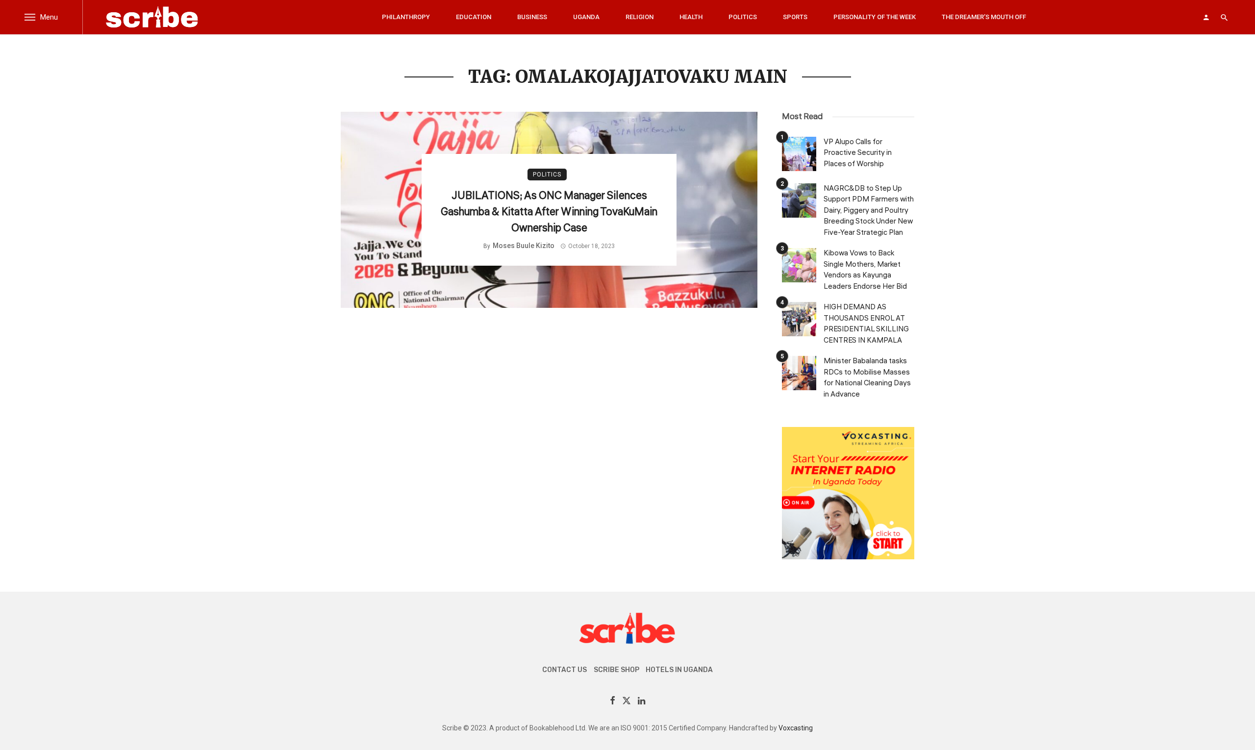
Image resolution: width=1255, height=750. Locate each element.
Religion (639, 17)
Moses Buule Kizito (523, 246)
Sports (795, 17)
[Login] (1206, 17)
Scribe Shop (616, 670)
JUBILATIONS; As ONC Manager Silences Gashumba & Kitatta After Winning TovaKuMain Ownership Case (549, 212)
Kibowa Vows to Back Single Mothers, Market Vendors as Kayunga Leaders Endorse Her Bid (865, 270)
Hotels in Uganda (679, 670)
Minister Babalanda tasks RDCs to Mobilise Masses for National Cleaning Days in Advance (867, 378)
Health (691, 17)
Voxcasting (795, 728)
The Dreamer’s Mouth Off (984, 17)
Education (473, 17)
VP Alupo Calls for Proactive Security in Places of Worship (858, 153)
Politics (742, 17)
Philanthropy (406, 17)
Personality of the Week (874, 17)
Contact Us (564, 670)
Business (532, 17)
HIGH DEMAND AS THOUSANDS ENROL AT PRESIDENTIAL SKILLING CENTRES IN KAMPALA (866, 324)
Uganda (586, 17)
